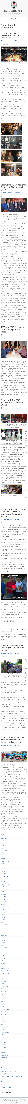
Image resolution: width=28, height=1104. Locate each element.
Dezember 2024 (5, 879)
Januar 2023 (4, 927)
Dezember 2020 (5, 968)
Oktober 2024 (4, 881)
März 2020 (3, 981)
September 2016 (5, 1057)
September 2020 (5, 973)
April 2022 (3, 943)
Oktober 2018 (4, 1014)
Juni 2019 (3, 999)
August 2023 (4, 909)
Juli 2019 (3, 996)
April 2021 (3, 963)
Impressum (8, 1102)
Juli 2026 (3, 840)
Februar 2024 (4, 899)
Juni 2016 (3, 1063)
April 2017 (3, 1042)
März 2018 (3, 1024)
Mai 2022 (3, 940)
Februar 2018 (4, 1027)
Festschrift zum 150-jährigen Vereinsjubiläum (12, 1076)
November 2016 (5, 1052)
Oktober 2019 (4, 991)
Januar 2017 (4, 1050)
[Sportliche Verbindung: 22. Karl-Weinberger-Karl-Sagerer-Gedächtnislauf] (14, 751)
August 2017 (4, 1034)
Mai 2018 (3, 1022)
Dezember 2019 (5, 986)
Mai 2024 (3, 891)
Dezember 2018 (5, 1009)
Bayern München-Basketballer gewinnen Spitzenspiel (11, 35)
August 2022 (4, 935)
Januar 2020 (4, 983)
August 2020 (4, 976)
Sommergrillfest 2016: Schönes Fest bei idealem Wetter (12, 402)
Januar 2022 (4, 950)
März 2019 (3, 1004)
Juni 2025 (3, 868)
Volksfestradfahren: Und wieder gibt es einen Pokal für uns (12, 647)
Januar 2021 (4, 965)
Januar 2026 (4, 853)
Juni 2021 (3, 960)
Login (21, 1102)
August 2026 (4, 838)
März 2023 (3, 922)
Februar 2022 (4, 948)
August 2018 (4, 1017)
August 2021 (4, 955)
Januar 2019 (4, 1006)
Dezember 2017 (5, 1032)
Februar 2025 (4, 876)
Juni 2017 (3, 1040)
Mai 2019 (3, 1001)
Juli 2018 (3, 1019)
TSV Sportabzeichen (6, 1087)
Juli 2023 (3, 912)
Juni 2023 (3, 914)
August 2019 (4, 994)
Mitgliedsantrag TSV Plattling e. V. (9, 1071)
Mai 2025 (3, 871)
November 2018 (5, 1011)
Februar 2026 (4, 851)
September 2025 (5, 861)
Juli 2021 (3, 958)
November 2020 (5, 971)
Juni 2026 (3, 843)
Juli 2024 (3, 889)
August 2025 (4, 863)
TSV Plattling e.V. (14, 10)
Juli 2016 (3, 1060)
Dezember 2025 (5, 856)
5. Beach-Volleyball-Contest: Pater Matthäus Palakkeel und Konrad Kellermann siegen (13, 512)
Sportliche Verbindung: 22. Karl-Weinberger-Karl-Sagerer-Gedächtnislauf (12, 739)
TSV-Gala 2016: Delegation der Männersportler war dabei (12, 329)
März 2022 (3, 945)
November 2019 (5, 988)
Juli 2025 (3, 866)
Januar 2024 (4, 902)
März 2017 (3, 1045)
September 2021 (5, 953)
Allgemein (18, 41)
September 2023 (5, 907)
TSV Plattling (4, 1085)
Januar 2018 (4, 1029)
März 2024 (3, 897)
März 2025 (3, 874)
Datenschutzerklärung (15, 1102)
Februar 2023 (4, 925)
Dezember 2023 (5, 904)
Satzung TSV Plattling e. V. (7, 1074)
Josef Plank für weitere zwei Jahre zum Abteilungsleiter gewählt (13, 187)
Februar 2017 (4, 1047)
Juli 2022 (3, 937)
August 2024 (4, 886)
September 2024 (5, 884)
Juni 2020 (3, 978)
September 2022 (5, 932)
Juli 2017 (3, 1037)
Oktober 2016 (4, 1055)
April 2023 (3, 920)
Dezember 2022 (5, 930)
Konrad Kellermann (7, 41)
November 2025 (5, 858)
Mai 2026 (3, 845)
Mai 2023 (3, 917)
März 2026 (3, 848)
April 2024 (3, 894)
